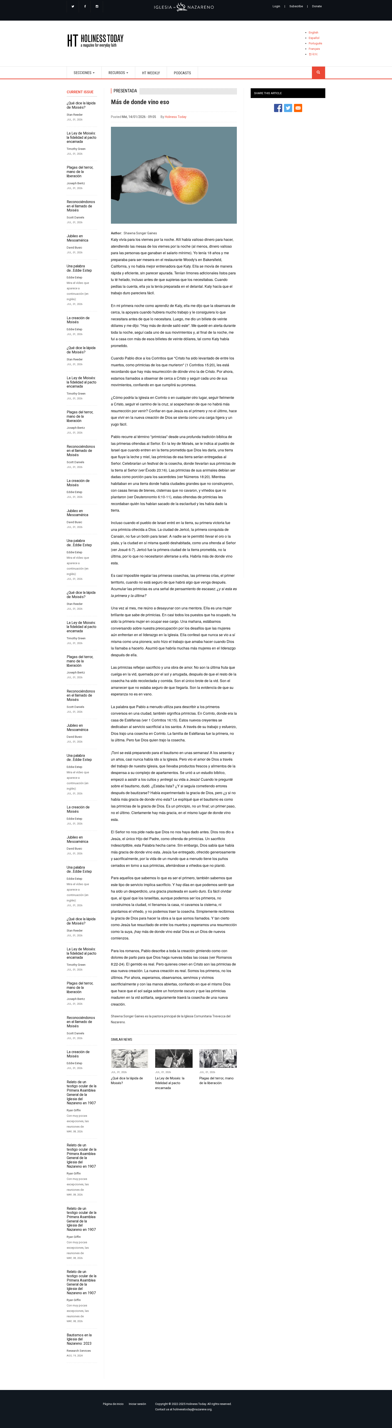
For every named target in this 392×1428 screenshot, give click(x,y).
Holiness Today (175, 117)
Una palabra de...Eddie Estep (79, 268)
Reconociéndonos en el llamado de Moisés (81, 206)
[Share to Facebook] (278, 108)
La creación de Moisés (78, 320)
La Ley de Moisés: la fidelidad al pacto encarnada (81, 137)
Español (314, 38)
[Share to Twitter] (288, 108)
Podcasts (182, 73)
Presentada (125, 90)
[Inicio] (97, 42)
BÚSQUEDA (318, 73)
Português (315, 43)
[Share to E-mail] (298, 108)
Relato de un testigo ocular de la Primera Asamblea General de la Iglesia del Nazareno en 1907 (81, 1092)
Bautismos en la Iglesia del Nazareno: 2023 (79, 1339)
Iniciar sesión (137, 1404)
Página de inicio (113, 1404)
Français (314, 48)
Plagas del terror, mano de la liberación (80, 171)
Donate (317, 6)
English (313, 32)
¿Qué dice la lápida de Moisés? (81, 105)
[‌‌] (73, 7)
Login (276, 6)
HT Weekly (151, 73)
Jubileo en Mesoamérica (77, 238)
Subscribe (296, 6)
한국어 (313, 54)
